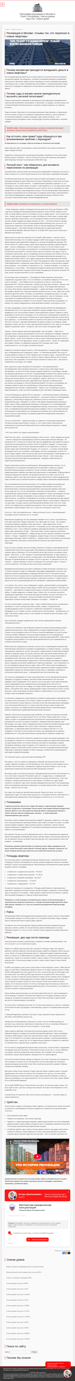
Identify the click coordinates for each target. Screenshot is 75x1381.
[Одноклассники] (66, 1253)
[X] (69, 1253)
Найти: (7, 1352)
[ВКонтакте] (63, 1253)
